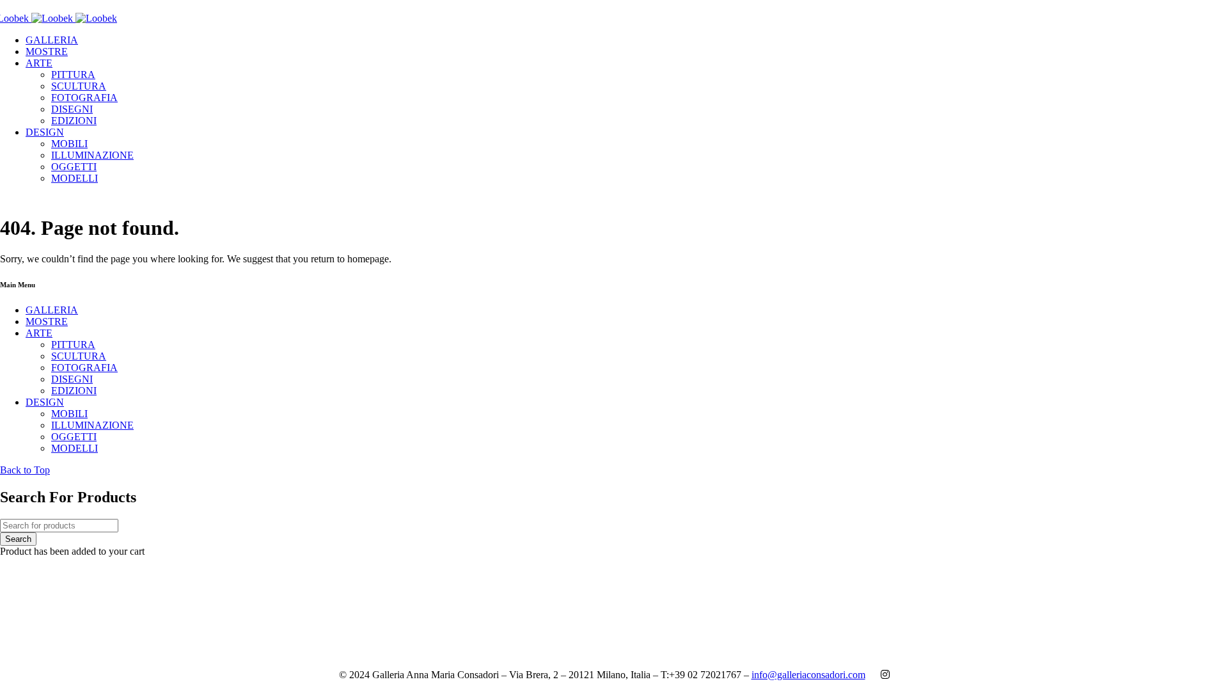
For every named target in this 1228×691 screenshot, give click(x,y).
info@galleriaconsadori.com (808, 674)
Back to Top (25, 470)
